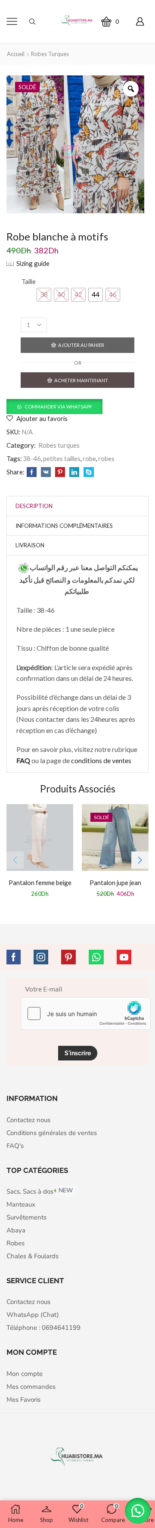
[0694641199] (23, 567)
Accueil (16, 53)
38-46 (32, 458)
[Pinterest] (60, 472)
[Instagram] (41, 957)
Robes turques (50, 53)
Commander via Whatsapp (58, 406)
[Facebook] (32, 472)
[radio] (44, 294)
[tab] (34, 506)
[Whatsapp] (96, 957)
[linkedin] (74, 472)
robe (89, 458)
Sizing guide (33, 263)
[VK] (46, 472)
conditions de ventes (102, 760)
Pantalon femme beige (40, 882)
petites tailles (62, 458)
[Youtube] (124, 957)
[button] (54, 406)
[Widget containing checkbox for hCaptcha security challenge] (86, 1013)
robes (106, 458)
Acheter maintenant (81, 380)
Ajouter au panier (81, 345)
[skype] (87, 472)
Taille (29, 281)
